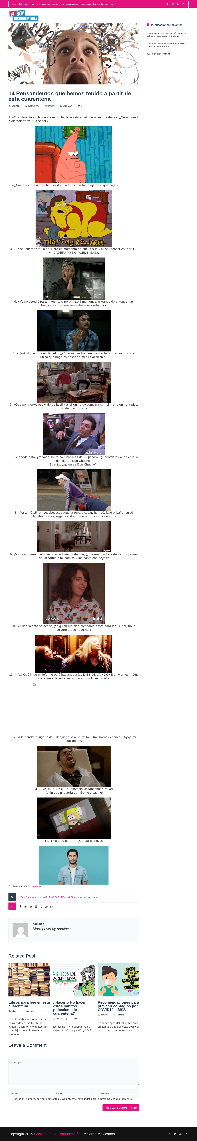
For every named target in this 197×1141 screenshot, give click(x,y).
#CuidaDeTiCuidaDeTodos (64, 897)
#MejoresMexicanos (88, 897)
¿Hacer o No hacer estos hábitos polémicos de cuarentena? (69, 1007)
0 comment (49, 106)
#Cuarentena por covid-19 (37, 897)
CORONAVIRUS (31, 106)
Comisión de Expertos (124, 15)
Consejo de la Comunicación (57, 1134)
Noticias (72, 15)
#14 (21, 897)
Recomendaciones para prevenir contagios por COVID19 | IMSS (118, 1006)
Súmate (92, 15)
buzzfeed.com (35, 886)
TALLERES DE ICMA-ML (159, 54)
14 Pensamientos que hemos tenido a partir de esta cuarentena (69, 96)
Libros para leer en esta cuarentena (29, 1004)
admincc (15, 106)
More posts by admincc (51, 929)
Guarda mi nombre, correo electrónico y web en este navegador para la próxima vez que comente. (72, 1098)
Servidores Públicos (167, 15)
